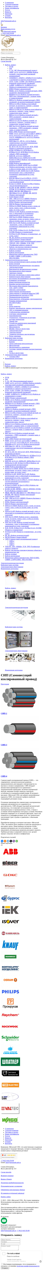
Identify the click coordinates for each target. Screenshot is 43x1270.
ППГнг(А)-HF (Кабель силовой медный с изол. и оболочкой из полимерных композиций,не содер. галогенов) (24, 213)
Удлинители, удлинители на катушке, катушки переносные (22, 318)
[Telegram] (8, 841)
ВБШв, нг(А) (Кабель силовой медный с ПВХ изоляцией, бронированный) (25, 92)
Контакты (8, 17)
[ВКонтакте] (2, 841)
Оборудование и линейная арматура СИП (24, 293)
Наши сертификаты (12, 8)
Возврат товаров (7, 1176)
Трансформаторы (15, 316)
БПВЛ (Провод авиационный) (20, 89)
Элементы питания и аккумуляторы (22, 334)
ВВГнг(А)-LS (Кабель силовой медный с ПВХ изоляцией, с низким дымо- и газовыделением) (23, 117)
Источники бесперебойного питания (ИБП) (24, 278)
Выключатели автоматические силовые (23, 269)
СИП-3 (11, 543)
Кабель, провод (10, 65)
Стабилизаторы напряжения (19, 312)
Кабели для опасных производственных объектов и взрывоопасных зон (23, 248)
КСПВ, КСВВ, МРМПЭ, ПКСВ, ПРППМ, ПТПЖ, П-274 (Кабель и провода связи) (24, 188)
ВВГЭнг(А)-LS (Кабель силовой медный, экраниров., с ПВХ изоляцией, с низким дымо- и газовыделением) (24, 128)
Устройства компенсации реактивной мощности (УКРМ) (22, 324)
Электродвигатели (15, 330)
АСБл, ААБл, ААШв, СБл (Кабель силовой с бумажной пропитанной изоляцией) (25, 82)
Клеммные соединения (17, 280)
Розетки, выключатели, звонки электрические (25, 308)
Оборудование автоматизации (20, 291)
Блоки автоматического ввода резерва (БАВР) (25, 262)
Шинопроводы (14, 327)
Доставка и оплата (11, 6)
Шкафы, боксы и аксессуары (19, 329)
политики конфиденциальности (28, 1266)
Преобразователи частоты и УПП (21, 295)
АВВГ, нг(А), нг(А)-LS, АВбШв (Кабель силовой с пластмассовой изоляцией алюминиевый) (23, 74)
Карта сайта (6, 1197)
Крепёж (12, 342)
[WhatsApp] (16, 841)
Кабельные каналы (16, 340)
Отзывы (8, 15)
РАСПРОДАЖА (15, 303)
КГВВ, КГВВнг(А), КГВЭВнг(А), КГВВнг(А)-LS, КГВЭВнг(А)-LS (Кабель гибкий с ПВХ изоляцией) (24, 152)
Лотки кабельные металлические (21, 343)
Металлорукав (14, 345)
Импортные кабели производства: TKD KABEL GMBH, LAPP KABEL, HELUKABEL (23, 256)
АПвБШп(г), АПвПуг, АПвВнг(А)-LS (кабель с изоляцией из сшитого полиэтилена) (25, 79)
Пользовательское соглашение (11, 1186)
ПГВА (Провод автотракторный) (21, 202)
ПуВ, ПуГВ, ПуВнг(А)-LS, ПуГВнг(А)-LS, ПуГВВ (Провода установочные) (24, 231)
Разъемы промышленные (18, 301)
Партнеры (8, 14)
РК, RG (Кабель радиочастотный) (21, 238)
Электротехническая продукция (16, 260)
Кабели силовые (15, 251)
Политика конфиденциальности (12, 1183)
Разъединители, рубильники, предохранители (25, 299)
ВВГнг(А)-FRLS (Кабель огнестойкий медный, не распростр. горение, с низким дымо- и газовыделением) (24, 105)
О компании (9, 2)
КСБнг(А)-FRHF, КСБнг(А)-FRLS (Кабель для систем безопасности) (24, 184)
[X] (11, 841)
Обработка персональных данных (13, 1190)
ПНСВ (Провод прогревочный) (20, 204)
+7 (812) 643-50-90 (23, 1230)
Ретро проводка (14, 306)
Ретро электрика (15, 336)
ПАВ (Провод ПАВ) (16, 197)
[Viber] (14, 841)
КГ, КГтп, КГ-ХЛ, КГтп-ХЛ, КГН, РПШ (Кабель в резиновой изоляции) (23, 147)
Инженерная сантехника (14, 358)
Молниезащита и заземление (19, 347)
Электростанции (15, 332)
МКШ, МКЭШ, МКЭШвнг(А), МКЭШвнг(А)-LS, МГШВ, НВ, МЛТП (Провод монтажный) (23, 193)
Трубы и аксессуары (16, 353)
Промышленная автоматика (19, 297)
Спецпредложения (11, 4)
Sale (10, 68)
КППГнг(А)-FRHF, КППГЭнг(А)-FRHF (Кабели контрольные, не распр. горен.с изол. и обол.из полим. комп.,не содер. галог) (25, 167)
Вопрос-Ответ (6, 1179)
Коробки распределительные (19, 284)
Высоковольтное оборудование (20, 271)
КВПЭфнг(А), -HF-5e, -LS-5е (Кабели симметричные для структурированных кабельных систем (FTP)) (23, 143)
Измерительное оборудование (19, 277)
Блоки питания (14, 264)
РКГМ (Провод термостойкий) (20, 239)
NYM (11, 67)
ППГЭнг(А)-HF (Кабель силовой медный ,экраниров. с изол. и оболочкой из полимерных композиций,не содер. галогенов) (24, 225)
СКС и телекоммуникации (18, 310)
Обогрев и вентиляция (17, 290)
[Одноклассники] (5, 841)
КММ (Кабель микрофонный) (19, 163)
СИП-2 (11, 541)
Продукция (5, 684)
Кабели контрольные (16, 252)
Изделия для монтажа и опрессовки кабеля (24, 275)
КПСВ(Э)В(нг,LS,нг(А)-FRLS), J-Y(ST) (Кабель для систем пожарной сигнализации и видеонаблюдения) (25, 180)
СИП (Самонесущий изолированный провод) (25, 241)
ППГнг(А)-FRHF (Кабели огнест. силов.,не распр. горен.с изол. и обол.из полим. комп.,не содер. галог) (24, 208)
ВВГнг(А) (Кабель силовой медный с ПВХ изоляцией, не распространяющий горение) (24, 101)
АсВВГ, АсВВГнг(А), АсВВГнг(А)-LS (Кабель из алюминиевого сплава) (23, 86)
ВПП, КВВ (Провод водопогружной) (22, 132)
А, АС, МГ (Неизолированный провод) (23, 70)
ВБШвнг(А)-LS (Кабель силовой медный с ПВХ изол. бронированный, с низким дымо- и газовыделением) (25, 96)
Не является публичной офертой (12, 1193)
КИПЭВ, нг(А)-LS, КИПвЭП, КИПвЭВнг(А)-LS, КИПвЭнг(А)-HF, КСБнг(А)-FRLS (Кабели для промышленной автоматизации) (25, 158)
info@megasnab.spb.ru (8, 1230)
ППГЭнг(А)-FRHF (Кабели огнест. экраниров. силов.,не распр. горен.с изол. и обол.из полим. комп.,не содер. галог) (24, 219)
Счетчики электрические (18, 314)
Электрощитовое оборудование (16, 355)
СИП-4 (11, 545)
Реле (10, 304)
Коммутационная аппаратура (19, 282)
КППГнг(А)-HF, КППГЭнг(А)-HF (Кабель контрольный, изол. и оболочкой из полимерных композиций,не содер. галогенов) (24, 173)
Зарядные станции (15, 273)
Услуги (7, 10)
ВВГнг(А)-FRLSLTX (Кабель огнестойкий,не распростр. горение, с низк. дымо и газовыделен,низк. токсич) (25, 111)
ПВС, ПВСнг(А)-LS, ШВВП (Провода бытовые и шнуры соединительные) (23, 199)
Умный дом (13, 321)
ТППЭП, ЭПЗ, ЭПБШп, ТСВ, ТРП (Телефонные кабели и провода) (21, 244)
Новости (8, 12)
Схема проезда (6, 61)
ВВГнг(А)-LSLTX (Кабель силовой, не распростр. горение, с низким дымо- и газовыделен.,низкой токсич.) (23, 122)
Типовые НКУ (14, 356)
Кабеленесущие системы (14, 338)
